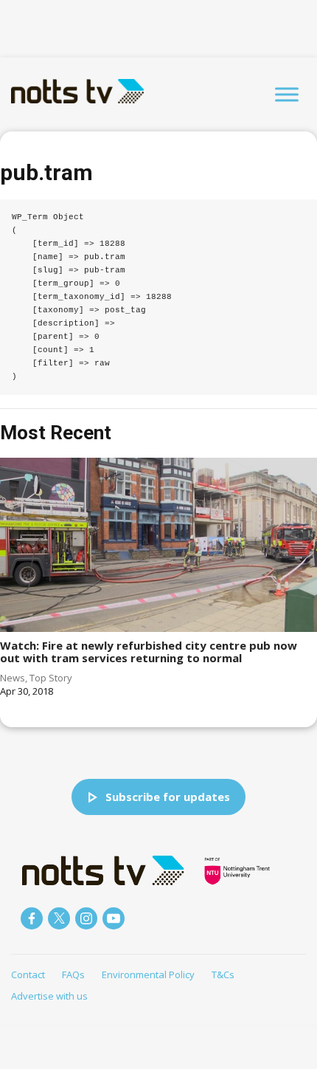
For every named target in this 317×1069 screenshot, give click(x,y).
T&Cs (223, 974)
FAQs (73, 974)
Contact (28, 974)
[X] (59, 918)
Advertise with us (49, 996)
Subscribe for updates (167, 796)
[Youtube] (113, 918)
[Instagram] (86, 918)
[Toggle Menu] (287, 94)
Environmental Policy (148, 974)
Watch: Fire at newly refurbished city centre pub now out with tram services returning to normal (148, 651)
